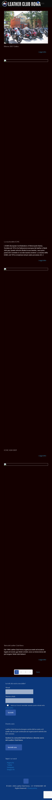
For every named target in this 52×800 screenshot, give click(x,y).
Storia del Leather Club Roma (13, 645)
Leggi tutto (42, 52)
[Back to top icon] (26, 781)
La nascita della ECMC (12, 242)
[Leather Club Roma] (21, 4)
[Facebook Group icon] (30, 792)
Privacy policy (32, 788)
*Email (7, 688)
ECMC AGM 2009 (10, 450)
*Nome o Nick (10, 696)
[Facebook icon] (20, 792)
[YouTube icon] (25, 792)
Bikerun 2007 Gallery (11, 46)
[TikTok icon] (32, 792)
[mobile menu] (49, 4)
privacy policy (9, 708)
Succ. (38, 672)
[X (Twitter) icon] (22, 792)
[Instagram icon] (27, 792)
